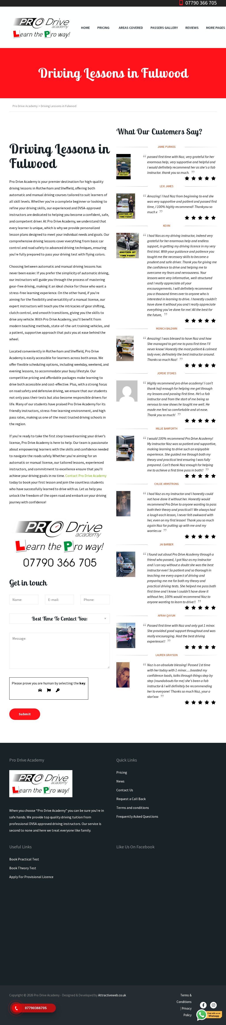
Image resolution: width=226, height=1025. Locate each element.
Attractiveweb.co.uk (112, 995)
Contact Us (124, 790)
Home (85, 27)
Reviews (192, 27)
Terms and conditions (132, 807)
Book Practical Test (24, 859)
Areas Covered (131, 27)
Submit (25, 714)
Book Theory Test (22, 868)
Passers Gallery (164, 27)
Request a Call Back (131, 799)
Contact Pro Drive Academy (85, 475)
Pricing (103, 27)
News (120, 781)
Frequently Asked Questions (137, 816)
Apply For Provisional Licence (31, 877)
